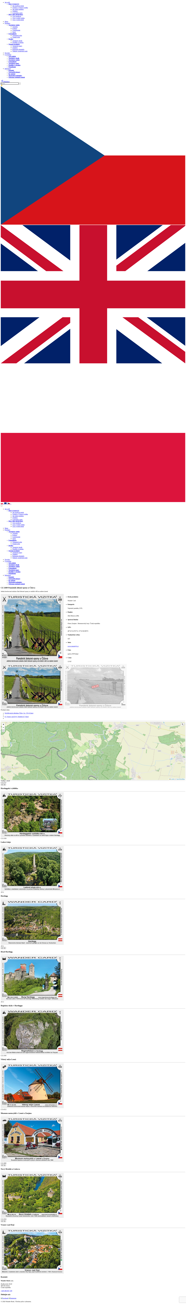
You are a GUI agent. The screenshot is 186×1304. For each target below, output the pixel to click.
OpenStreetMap (180, 779)
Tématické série (17, 35)
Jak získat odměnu (18, 9)
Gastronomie (16, 30)
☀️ (2, 85)
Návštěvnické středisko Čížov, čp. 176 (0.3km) (19, 713)
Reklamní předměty (18, 49)
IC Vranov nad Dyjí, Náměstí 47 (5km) (17, 716)
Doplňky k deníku (18, 42)
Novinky (7, 53)
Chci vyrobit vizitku (18, 18)
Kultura (14, 28)
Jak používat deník (18, 6)
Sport (14, 32)
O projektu (8, 55)
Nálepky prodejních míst (19, 51)
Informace (8, 68)
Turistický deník (17, 41)
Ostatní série (16, 37)
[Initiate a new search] (182, 724)
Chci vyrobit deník (18, 20)
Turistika (15, 27)
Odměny (15, 11)
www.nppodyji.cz (73, 646)
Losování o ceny (17, 13)
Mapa (6, 21)
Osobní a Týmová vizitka (20, 7)
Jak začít (7, 2)
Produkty (7, 23)
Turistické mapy (17, 46)
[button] (3, 724)
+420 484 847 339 (6, 1291)
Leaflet (172, 779)
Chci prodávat (16, 16)
